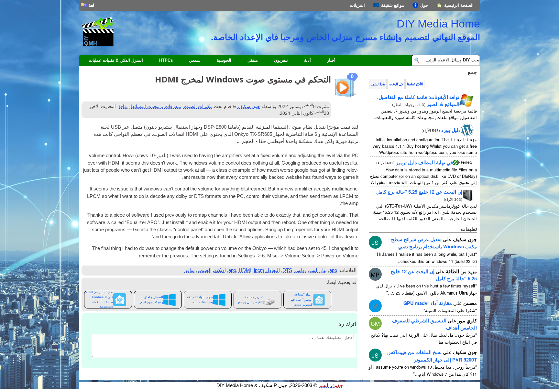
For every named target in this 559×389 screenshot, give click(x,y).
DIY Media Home (438, 23)
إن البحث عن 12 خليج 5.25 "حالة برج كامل (419, 191)
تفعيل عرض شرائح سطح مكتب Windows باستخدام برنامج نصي (434, 243)
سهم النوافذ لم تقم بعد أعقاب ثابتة (200, 299)
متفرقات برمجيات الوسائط (155, 106)
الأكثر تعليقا (415, 84)
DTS (287, 270)
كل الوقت (396, 84)
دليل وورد (451, 130)
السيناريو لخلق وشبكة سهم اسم (151, 299)
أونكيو (220, 270)
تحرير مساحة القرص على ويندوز (250, 299)
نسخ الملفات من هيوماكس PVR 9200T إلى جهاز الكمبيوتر (432, 356)
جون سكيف (249, 106)
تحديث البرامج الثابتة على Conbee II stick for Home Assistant (99, 299)
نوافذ (123, 106)
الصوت (204, 270)
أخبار (331, 60)
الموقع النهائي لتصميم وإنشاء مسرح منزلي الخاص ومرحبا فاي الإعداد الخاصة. (345, 37)
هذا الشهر (378, 84)
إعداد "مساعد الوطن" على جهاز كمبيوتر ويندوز (300, 299)
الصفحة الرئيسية (459, 5)
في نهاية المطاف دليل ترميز (424, 162)
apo (333, 270)
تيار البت (318, 270)
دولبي (301, 270)
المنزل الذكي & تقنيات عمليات (116, 60)
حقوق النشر (330, 385)
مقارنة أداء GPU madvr (427, 303)
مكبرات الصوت (198, 106)
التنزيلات (357, 5)
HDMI (245, 270)
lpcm (259, 270)
